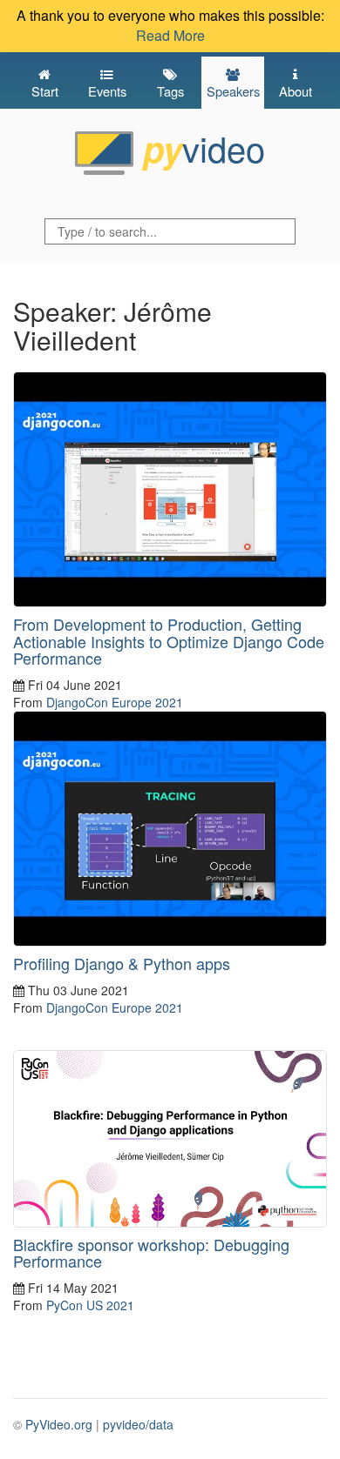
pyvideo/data (138, 1424)
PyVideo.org (58, 1424)
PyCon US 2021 (90, 1305)
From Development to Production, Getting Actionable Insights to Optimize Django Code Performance (168, 641)
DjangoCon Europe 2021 (114, 702)
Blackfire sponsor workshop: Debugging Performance (151, 1253)
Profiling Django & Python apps (121, 963)
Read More (170, 35)
